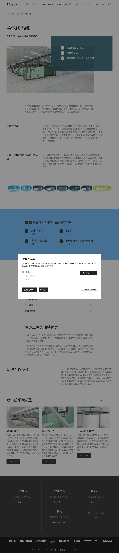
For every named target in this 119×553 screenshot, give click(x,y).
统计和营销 (30, 276)
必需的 (28, 272)
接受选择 (43, 290)
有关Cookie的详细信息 (89, 290)
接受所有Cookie (29, 290)
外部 (27, 280)
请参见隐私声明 (47, 266)
